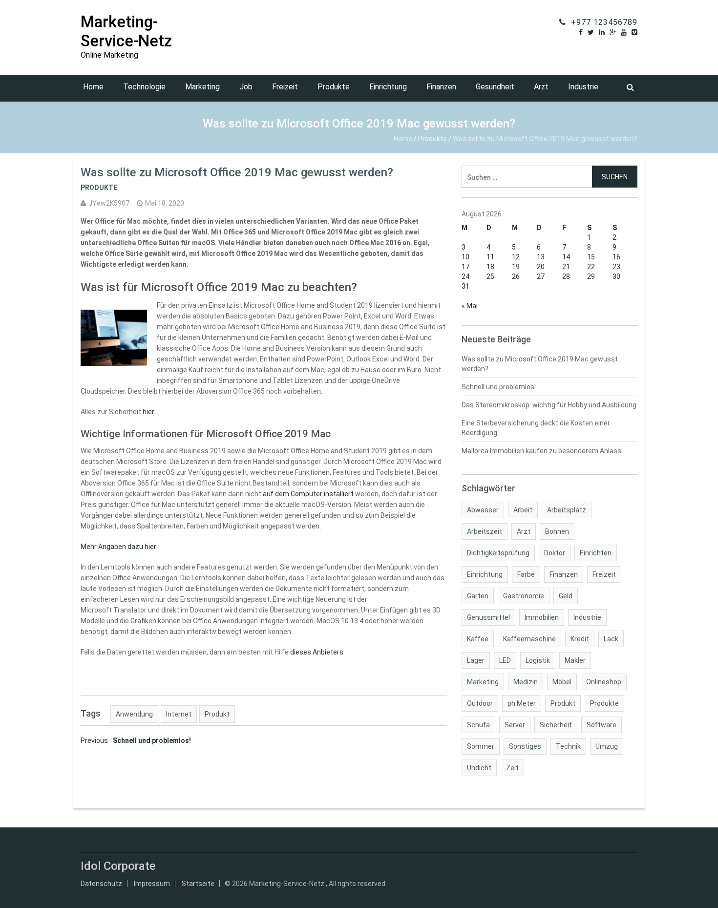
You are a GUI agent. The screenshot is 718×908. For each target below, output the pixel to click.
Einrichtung (388, 86)
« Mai (470, 306)
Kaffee (477, 639)
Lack (611, 639)
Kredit (579, 639)
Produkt (217, 714)
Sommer (480, 746)
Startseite (198, 883)
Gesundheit (495, 86)
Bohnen (557, 531)
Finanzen (441, 86)
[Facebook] (581, 32)
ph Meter (521, 703)
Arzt (541, 86)
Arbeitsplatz (566, 510)
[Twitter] (591, 32)
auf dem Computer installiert (308, 494)
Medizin (525, 682)
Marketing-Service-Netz (126, 31)
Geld (565, 596)
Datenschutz (101, 883)
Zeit (512, 768)
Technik (568, 746)
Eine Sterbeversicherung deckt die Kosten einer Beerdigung (536, 428)
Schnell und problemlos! (136, 740)
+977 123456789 (604, 22)
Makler (575, 660)
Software (601, 725)
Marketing (202, 86)
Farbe (526, 574)
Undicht (479, 768)
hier (148, 412)
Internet (178, 714)
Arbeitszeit (484, 531)
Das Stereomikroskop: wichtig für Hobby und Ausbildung (549, 405)
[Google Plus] (613, 32)
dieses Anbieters (316, 652)
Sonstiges (525, 746)
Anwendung (134, 714)
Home (93, 86)
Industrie (583, 86)
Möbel (561, 682)
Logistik (538, 660)
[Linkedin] (602, 32)
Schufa (478, 725)
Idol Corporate (118, 866)
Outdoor (480, 703)
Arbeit (522, 510)
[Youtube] (624, 32)
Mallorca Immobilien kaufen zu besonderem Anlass (541, 451)
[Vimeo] (634, 32)
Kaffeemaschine (529, 639)
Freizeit (285, 86)
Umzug (606, 746)
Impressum (152, 883)
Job (246, 86)
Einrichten (596, 553)
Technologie (144, 86)
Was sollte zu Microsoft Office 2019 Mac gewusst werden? (540, 364)
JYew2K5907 (108, 203)
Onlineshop (603, 682)
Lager (476, 660)
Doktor (554, 553)
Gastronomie (523, 596)
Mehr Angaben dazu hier (118, 546)
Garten (477, 596)
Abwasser (483, 510)
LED (505, 660)
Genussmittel (488, 617)
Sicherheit (556, 725)
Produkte (333, 86)
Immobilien (542, 617)
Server (515, 725)
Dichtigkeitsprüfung (498, 553)
